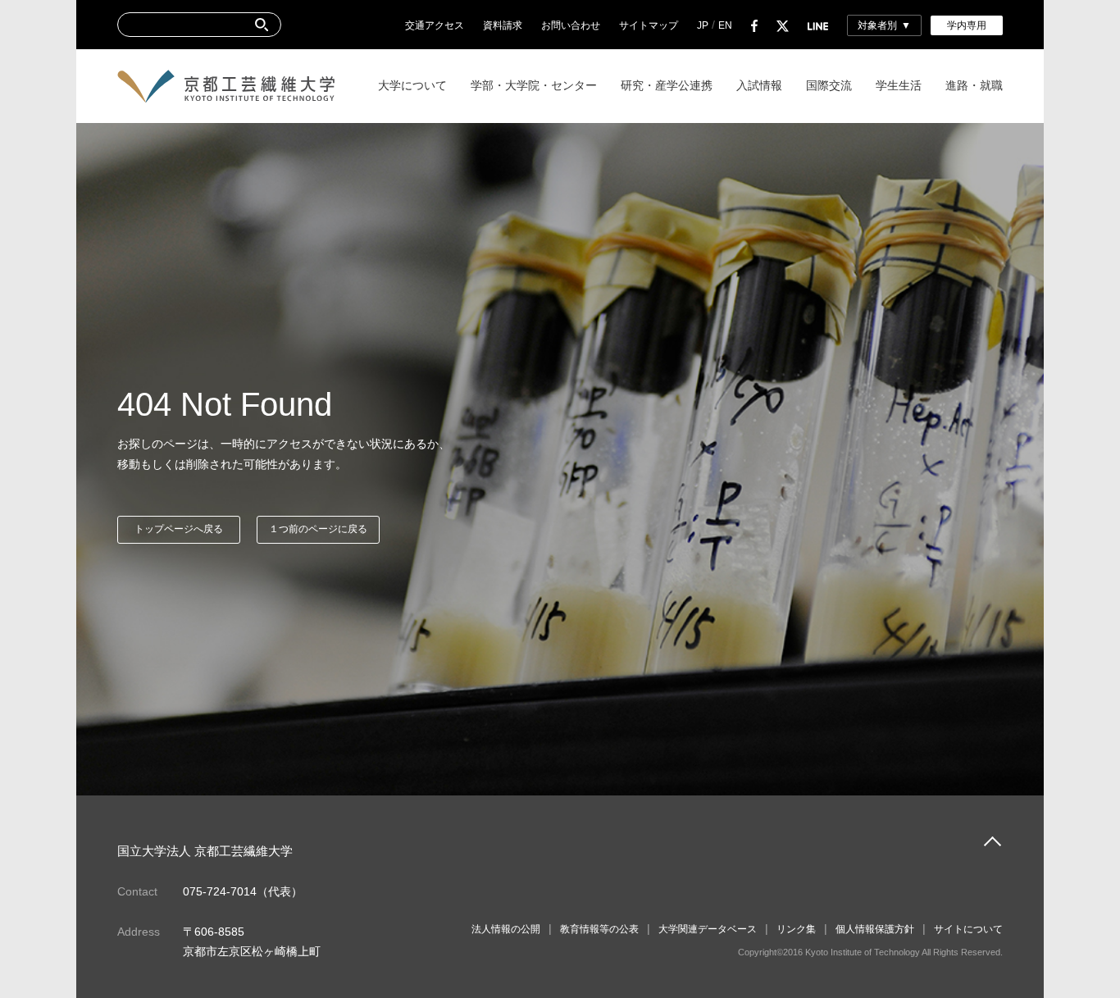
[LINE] (818, 25)
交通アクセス (434, 25)
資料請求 (502, 25)
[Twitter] (782, 25)
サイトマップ (648, 25)
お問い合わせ (570, 25)
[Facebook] (754, 25)
